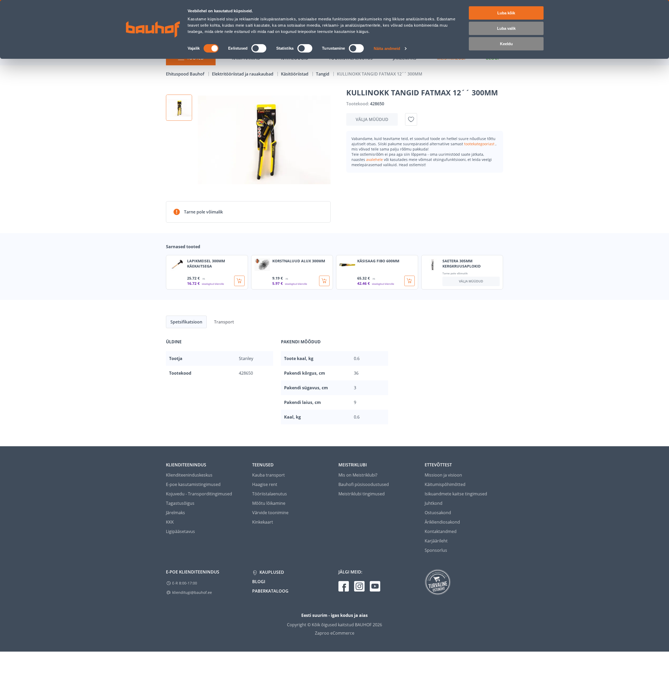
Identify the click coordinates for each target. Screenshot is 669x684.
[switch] (258, 48)
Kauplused (271, 572)
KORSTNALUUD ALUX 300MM (298, 260)
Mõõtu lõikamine (268, 503)
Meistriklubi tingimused (361, 494)
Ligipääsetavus (180, 531)
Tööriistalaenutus (269, 494)
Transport (224, 322)
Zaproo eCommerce (334, 633)
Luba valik (506, 28)
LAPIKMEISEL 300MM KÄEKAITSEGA (206, 263)
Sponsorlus (436, 550)
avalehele (375, 159)
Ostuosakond (438, 512)
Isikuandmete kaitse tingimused (456, 494)
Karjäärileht (436, 541)
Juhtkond (433, 503)
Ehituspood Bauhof (185, 74)
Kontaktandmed (441, 531)
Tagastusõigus (180, 503)
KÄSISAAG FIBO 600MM (378, 260)
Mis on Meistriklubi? (357, 475)
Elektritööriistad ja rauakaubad (243, 74)
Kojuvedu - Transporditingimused (199, 494)
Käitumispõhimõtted (445, 484)
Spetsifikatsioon (186, 322)
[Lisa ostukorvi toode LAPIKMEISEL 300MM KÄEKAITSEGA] (239, 281)
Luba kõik (506, 13)
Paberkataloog (270, 591)
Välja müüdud (372, 119)
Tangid (323, 74)
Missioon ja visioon (443, 475)
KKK (170, 522)
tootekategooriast (479, 143)
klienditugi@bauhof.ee (192, 592)
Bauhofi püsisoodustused (363, 484)
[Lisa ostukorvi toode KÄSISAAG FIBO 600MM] (409, 281)
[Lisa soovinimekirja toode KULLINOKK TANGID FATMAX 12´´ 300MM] (411, 119)
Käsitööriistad (295, 74)
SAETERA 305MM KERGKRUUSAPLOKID (461, 263)
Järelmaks (175, 512)
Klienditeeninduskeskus (189, 475)
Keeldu (506, 44)
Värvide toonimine (270, 512)
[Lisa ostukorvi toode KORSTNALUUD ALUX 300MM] (324, 281)
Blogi (258, 581)
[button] (179, 108)
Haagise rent (264, 484)
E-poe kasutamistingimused (193, 484)
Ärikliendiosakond (442, 522)
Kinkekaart (262, 522)
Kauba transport (268, 475)
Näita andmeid (387, 48)
